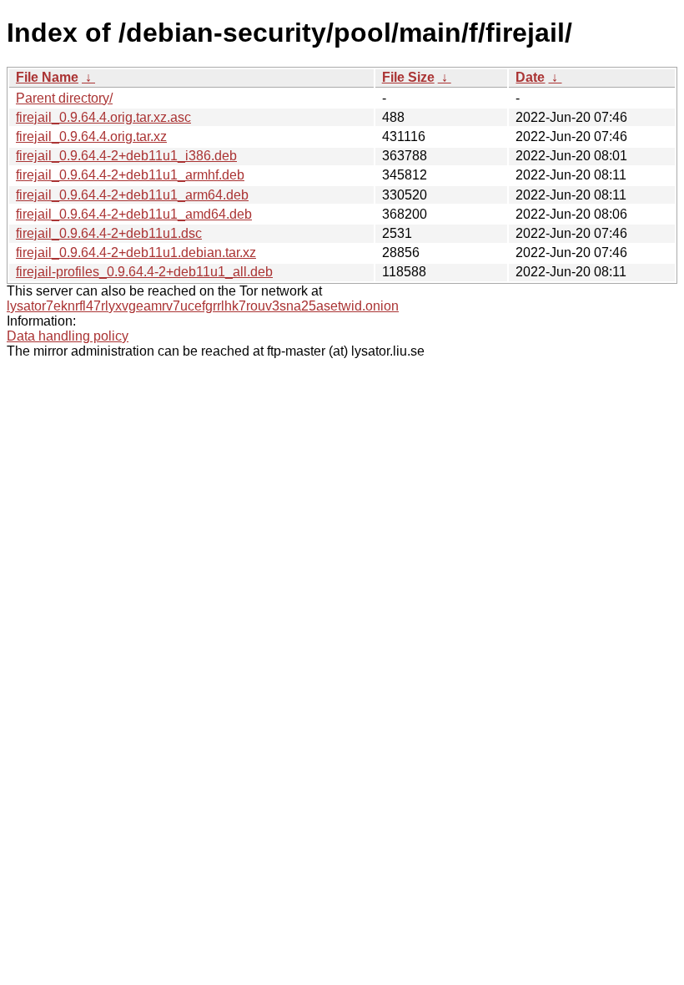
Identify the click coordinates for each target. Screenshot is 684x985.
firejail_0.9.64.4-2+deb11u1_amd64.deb (134, 214)
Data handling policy (67, 336)
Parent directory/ (64, 98)
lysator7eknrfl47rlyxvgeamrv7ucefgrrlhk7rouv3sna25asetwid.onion (203, 306)
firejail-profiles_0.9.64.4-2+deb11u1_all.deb (144, 272)
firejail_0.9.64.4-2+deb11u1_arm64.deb (132, 195)
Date (530, 77)
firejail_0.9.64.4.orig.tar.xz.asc (103, 117)
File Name (47, 77)
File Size (408, 77)
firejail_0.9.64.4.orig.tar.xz (91, 136)
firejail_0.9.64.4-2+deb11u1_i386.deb (126, 156)
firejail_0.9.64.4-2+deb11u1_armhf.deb (130, 175)
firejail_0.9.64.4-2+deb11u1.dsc (109, 233)
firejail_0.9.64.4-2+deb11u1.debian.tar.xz (136, 252)
